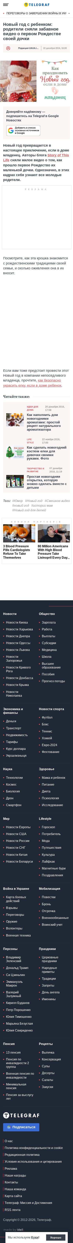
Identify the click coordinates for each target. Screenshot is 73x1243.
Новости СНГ (16, 847)
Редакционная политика (22, 1154)
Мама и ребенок (53, 777)
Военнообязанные (55, 917)
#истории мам (42, 505)
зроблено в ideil (13, 1230)
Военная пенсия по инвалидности (20, 1075)
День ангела (51, 992)
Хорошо (55, 1237)
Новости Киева (17, 622)
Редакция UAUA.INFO (29, 48)
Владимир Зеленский (13, 959)
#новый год (20, 505)
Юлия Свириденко (19, 1030)
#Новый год (33, 501)
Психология (50, 798)
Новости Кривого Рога (18, 669)
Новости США (16, 834)
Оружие (11, 921)
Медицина (49, 650)
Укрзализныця (16, 755)
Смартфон (13, 805)
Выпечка (48, 1052)
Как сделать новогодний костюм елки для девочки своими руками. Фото (46, 453)
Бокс (45, 724)
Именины (49, 999)
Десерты (48, 1073)
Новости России (17, 840)
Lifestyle (45, 818)
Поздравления (52, 875)
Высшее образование (51, 665)
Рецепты (46, 1044)
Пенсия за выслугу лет (19, 1096)
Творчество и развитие (35, 470)
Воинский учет (52, 924)
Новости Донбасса (19, 678)
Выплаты (48, 636)
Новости (10, 614)
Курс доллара (16, 748)
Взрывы (12, 908)
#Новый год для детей (29, 510)
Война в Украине (16, 888)
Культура (48, 854)
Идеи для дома (32, 408)
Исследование (52, 805)
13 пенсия (13, 1052)
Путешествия (51, 847)
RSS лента (12, 1210)
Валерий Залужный (13, 994)
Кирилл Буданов (18, 1003)
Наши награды (15, 1175)
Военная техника (18, 935)
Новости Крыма (17, 684)
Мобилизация (49, 888)
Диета (46, 791)
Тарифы (12, 742)
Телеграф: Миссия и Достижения (28, 1202)
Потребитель (51, 834)
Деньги (11, 721)
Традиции (49, 978)
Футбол (47, 717)
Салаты (47, 1080)
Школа (46, 656)
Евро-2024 (49, 745)
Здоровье (46, 769)
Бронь (46, 904)
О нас (9, 1141)
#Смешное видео (57, 501)
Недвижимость (17, 735)
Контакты (11, 1182)
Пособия (48, 674)
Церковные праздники (50, 959)
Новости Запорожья (14, 658)
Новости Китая (16, 854)
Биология (13, 791)
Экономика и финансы (13, 710)
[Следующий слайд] (69, 13)
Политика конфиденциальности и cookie (34, 1148)
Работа (47, 629)
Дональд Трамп (17, 968)
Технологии (14, 777)
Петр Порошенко (18, 1010)
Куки (34, 1237)
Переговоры (15, 914)
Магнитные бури (54, 868)
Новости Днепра (18, 636)
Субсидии (49, 643)
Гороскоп (48, 827)
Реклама (11, 1168)
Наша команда (15, 1189)
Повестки (48, 897)
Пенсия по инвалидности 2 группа (17, 1063)
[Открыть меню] (6, 4)
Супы (46, 1066)
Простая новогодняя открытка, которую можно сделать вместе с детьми (47, 482)
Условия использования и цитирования (33, 1161)
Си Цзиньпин (15, 975)
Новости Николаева (14, 693)
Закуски (47, 1087)
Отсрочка (48, 911)
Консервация (51, 1059)
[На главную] (36, 4)
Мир (6, 818)
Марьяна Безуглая (19, 1023)
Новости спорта (51, 709)
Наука (7, 769)
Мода (46, 840)
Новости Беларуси (19, 861)
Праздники (47, 949)
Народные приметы (49, 969)
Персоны (10, 949)
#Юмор (17, 501)
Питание (48, 784)
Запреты (48, 985)
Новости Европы (18, 827)
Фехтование (50, 752)
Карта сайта (13, 1196)
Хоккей (47, 738)
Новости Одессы (18, 643)
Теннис (47, 731)
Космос (11, 784)
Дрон (9, 798)
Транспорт (13, 728)
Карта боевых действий (16, 898)
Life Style (30, 441)
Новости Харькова (19, 629)
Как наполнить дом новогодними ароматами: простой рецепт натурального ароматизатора (44, 422)
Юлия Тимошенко (19, 1016)
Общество (47, 614)
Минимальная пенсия (16, 1086)
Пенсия (9, 1044)
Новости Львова (18, 650)
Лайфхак (48, 861)
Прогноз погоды (53, 681)
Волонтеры (14, 928)
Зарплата (49, 622)
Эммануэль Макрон (14, 983)
